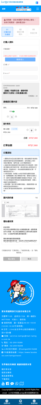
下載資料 (6, 379)
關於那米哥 (6, 369)
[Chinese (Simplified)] (25, 8)
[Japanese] (23, 8)
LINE (20, 403)
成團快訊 (7, 403)
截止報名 (11, 259)
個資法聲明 (6, 372)
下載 (36, 198)
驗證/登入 (20, 59)
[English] (20, 8)
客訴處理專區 (7, 376)
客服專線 (34, 403)
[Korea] (28, 8)
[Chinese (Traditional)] (17, 8)
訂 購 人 (6, 64)
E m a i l (6, 73)
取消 (29, 259)
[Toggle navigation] (37, 3)
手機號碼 (6, 49)
